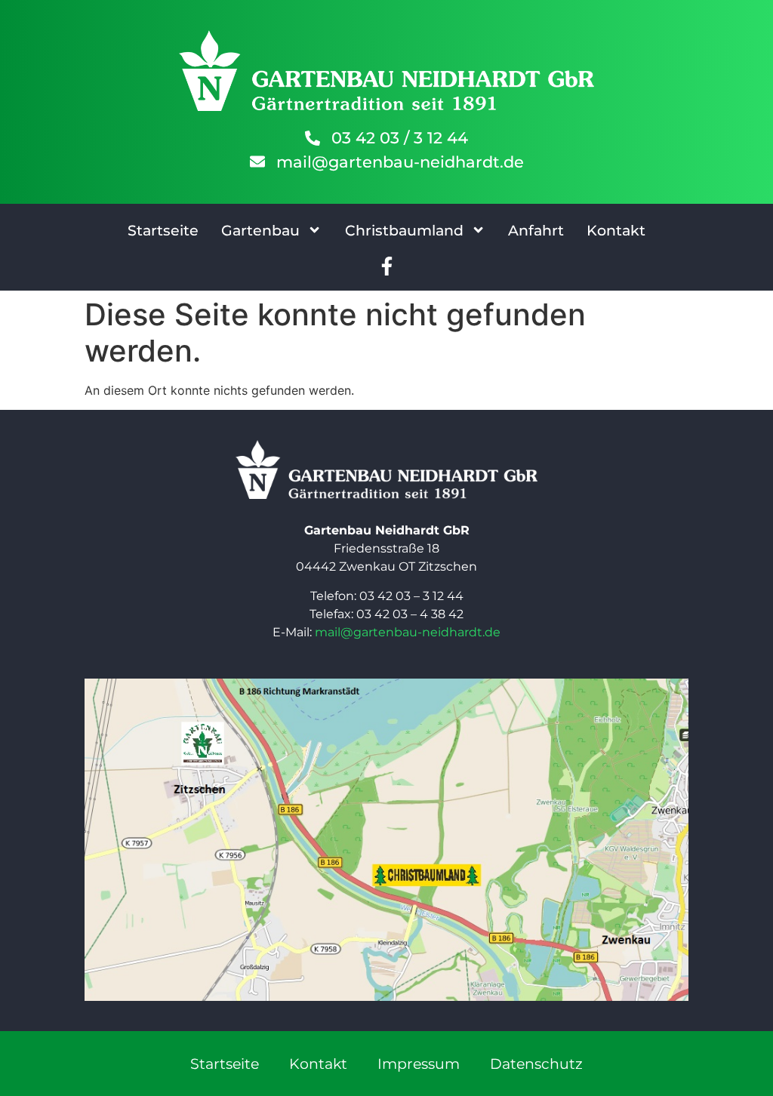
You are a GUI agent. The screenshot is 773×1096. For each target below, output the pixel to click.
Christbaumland (404, 230)
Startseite (163, 230)
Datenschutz (536, 1063)
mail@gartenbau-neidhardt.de (407, 632)
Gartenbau (260, 230)
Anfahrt (536, 230)
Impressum (418, 1063)
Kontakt (616, 230)
